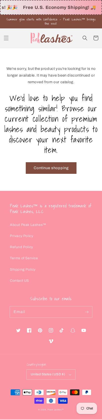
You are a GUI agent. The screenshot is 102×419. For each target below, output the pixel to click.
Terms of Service (24, 258)
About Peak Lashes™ (28, 225)
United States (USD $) (48, 374)
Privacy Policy (21, 236)
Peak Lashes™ (56, 410)
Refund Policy (21, 247)
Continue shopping (51, 168)
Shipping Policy (23, 269)
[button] (6, 38)
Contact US (19, 280)
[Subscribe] (86, 311)
